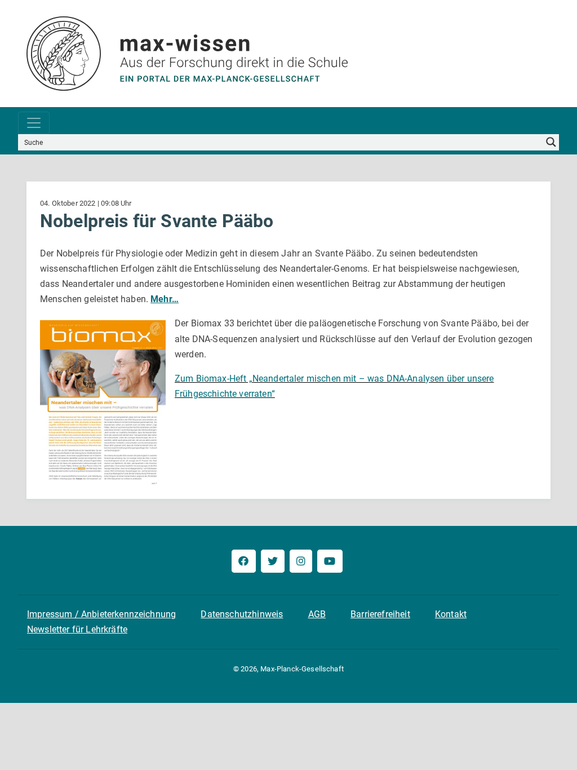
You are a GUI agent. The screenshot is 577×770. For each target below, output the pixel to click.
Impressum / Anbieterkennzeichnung (101, 614)
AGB (317, 614)
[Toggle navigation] (34, 123)
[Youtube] (329, 561)
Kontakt (451, 614)
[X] (273, 561)
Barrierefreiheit (380, 614)
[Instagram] (301, 561)
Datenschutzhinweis (242, 614)
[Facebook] (243, 561)
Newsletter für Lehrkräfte (77, 629)
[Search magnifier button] (551, 142)
